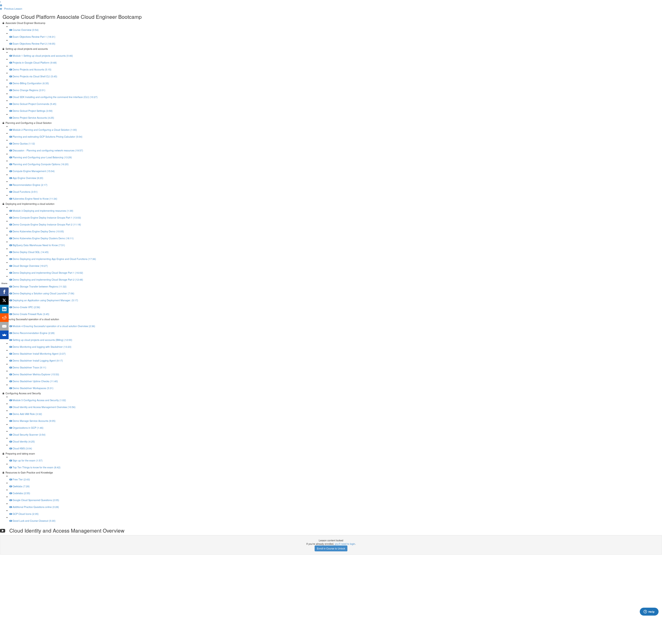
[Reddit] (4, 317)
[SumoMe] (4, 335)
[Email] (4, 326)
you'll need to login (345, 543)
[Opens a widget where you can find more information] (649, 612)
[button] (0, 1)
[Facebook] (4, 291)
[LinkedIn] (4, 309)
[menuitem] (1, 5)
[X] (4, 300)
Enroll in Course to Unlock (331, 548)
